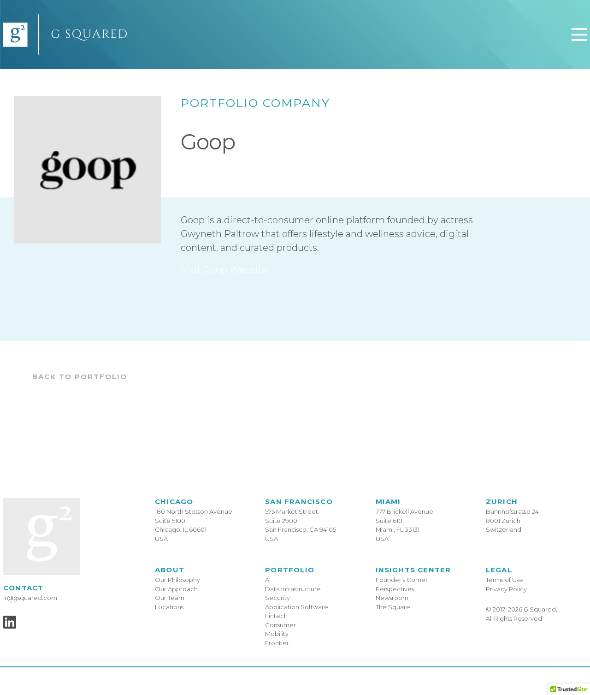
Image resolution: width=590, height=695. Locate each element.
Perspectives (395, 589)
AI (268, 579)
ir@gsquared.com (30, 597)
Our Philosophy (177, 579)
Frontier (277, 643)
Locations (169, 607)
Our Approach (176, 589)
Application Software (296, 607)
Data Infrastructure (293, 589)
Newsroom (392, 597)
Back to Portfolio (79, 376)
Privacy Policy (506, 589)
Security (277, 597)
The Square (393, 607)
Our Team (169, 597)
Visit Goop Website (224, 269)
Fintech (276, 615)
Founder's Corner (402, 579)
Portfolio (289, 569)
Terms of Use (504, 579)
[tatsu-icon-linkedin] (9, 622)
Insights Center (413, 569)
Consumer (280, 625)
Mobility (277, 633)
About (169, 569)
